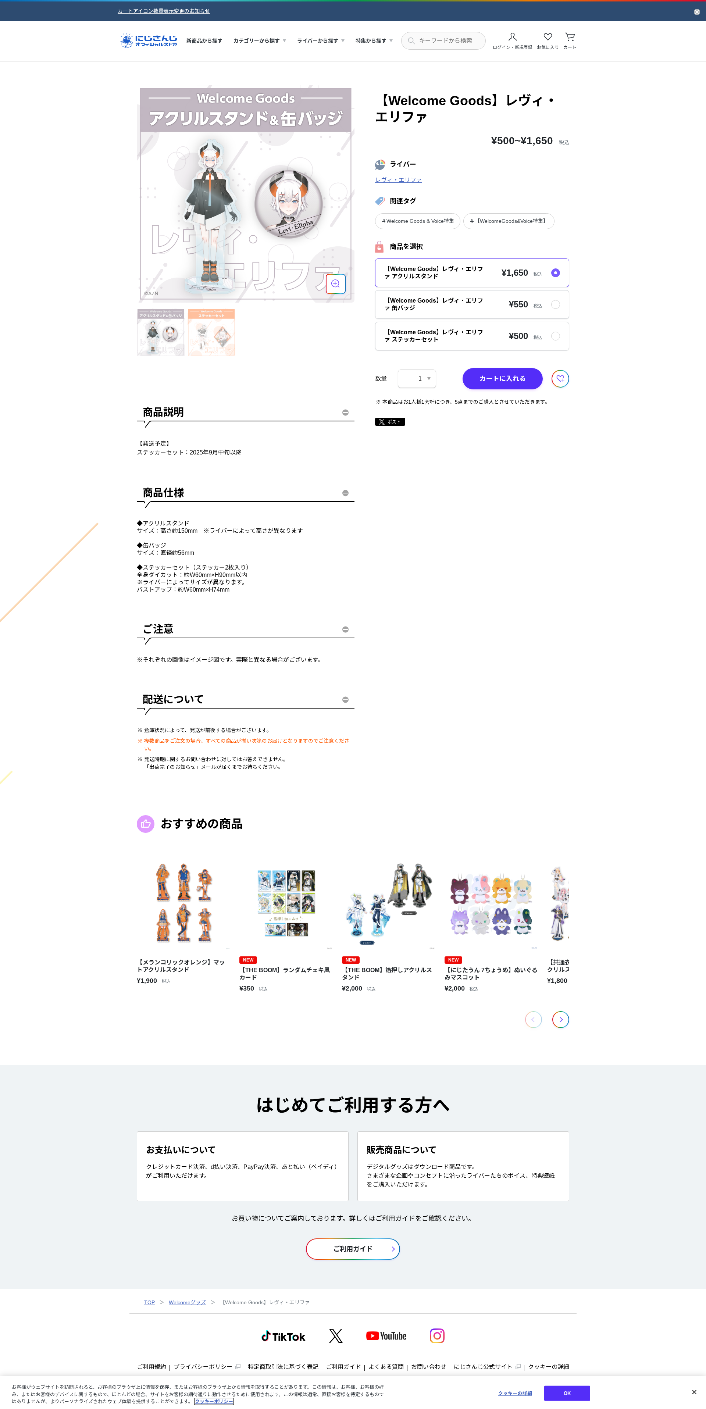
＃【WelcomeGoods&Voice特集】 (509, 221)
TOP (149, 1302)
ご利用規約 (151, 1367)
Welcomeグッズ (187, 1302)
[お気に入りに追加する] (560, 379)
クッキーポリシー (214, 1401)
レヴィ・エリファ (398, 180)
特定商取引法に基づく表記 (283, 1367)
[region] (353, 1392)
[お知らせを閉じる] (697, 11)
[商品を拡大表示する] (336, 284)
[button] (560, 1019)
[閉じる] (694, 1392)
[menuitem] (204, 41)
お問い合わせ (428, 1367)
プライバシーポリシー (203, 1367)
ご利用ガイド (343, 1367)
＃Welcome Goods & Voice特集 (417, 221)
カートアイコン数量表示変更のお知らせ (164, 11)
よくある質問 (386, 1367)
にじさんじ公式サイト (483, 1367)
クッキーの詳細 (548, 1367)
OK (567, 1393)
